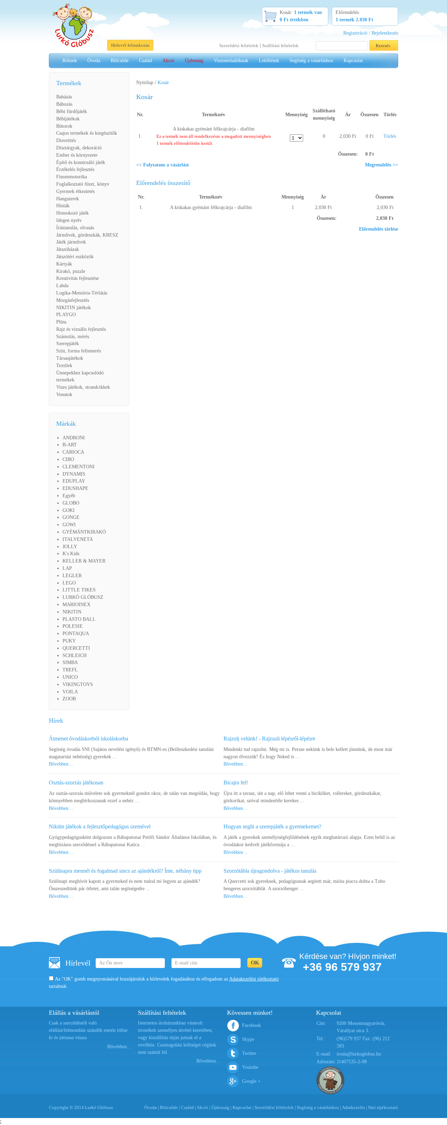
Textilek (64, 365)
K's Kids (71, 553)
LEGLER (72, 575)
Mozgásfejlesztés (72, 300)
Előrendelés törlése (378, 229)
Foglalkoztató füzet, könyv (82, 184)
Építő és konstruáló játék (80, 162)
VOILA (70, 691)
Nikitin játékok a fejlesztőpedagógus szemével (100, 826)
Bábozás (64, 104)
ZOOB (69, 698)
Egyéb (69, 495)
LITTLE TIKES (79, 590)
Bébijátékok (68, 118)
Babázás (64, 96)
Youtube (250, 1067)
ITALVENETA (78, 539)
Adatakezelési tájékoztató (254, 979)
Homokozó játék (72, 213)
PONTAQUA (76, 633)
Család (145, 60)
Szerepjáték (67, 343)
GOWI (69, 524)
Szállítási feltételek (280, 45)
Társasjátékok (69, 358)
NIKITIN (72, 611)
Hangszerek (67, 198)
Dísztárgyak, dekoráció (79, 147)
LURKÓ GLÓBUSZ (83, 597)
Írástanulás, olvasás (75, 227)
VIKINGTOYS (78, 684)
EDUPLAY (74, 481)
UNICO (70, 677)
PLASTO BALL (79, 619)
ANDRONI (74, 437)
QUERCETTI (76, 648)
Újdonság (194, 60)
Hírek (56, 720)
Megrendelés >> (381, 164)
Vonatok (64, 394)
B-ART (70, 444)
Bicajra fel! (236, 782)
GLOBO (71, 503)
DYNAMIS (74, 474)
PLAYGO (66, 314)
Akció (168, 60)
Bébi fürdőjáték (71, 111)
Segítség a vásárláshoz (311, 60)
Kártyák (64, 264)
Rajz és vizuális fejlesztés (81, 329)
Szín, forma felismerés (78, 350)
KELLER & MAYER (84, 561)
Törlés (389, 136)
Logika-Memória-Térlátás (81, 293)
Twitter (249, 1053)
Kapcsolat (353, 60)
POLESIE (73, 626)
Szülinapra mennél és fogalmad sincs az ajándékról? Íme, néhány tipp (125, 871)
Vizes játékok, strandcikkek (83, 387)
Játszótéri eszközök (75, 256)
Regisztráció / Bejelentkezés (370, 33)
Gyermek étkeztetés (75, 191)
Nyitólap (144, 82)
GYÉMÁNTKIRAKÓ (84, 532)
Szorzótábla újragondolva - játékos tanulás (270, 871)
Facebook (251, 1025)
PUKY (69, 640)
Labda (62, 285)
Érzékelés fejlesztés (75, 169)
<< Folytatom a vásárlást (162, 164)
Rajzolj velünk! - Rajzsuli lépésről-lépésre (269, 739)
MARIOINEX (76, 604)
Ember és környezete (76, 155)
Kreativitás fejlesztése (77, 278)
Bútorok (64, 126)
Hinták (62, 205)
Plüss (61, 322)
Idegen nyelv (69, 220)
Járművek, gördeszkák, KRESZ (87, 235)
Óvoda (93, 60)
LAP (67, 568)
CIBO (68, 459)
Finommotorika (71, 176)
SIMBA (70, 662)
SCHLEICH (75, 655)
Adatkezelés (353, 1107)
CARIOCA (73, 452)
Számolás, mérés (72, 336)
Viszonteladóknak (231, 60)
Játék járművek (71, 242)
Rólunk (70, 60)
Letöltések (269, 60)
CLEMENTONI (79, 466)
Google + (251, 1081)
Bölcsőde (120, 60)
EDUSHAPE (75, 488)
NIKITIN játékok (73, 307)
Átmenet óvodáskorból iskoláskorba (88, 739)
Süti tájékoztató (383, 1107)
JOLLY (70, 546)
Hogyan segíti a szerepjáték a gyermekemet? (272, 826)
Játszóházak (67, 249)
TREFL (70, 669)
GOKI (69, 510)
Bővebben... (119, 1046)
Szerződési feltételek (238, 45)
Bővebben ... (61, 764)
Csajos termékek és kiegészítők (86, 133)
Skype (248, 1039)
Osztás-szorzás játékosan (76, 782)
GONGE (71, 517)
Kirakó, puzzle (70, 271)
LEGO (69, 583)
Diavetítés (66, 140)
